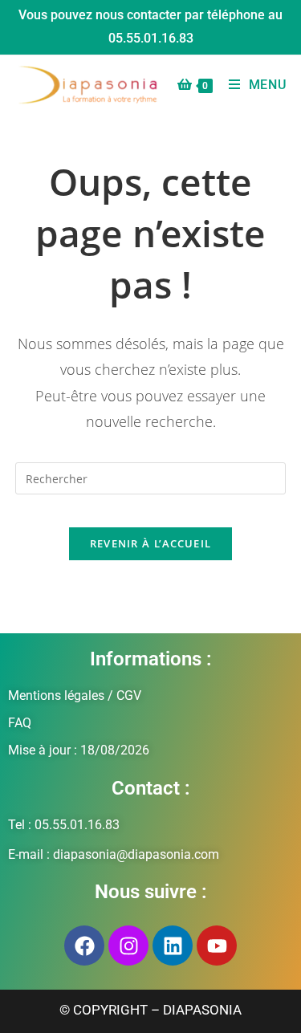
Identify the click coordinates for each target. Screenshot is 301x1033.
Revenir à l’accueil (151, 543)
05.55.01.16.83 (150, 38)
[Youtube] (217, 945)
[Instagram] (128, 945)
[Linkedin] (173, 945)
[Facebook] (84, 945)
